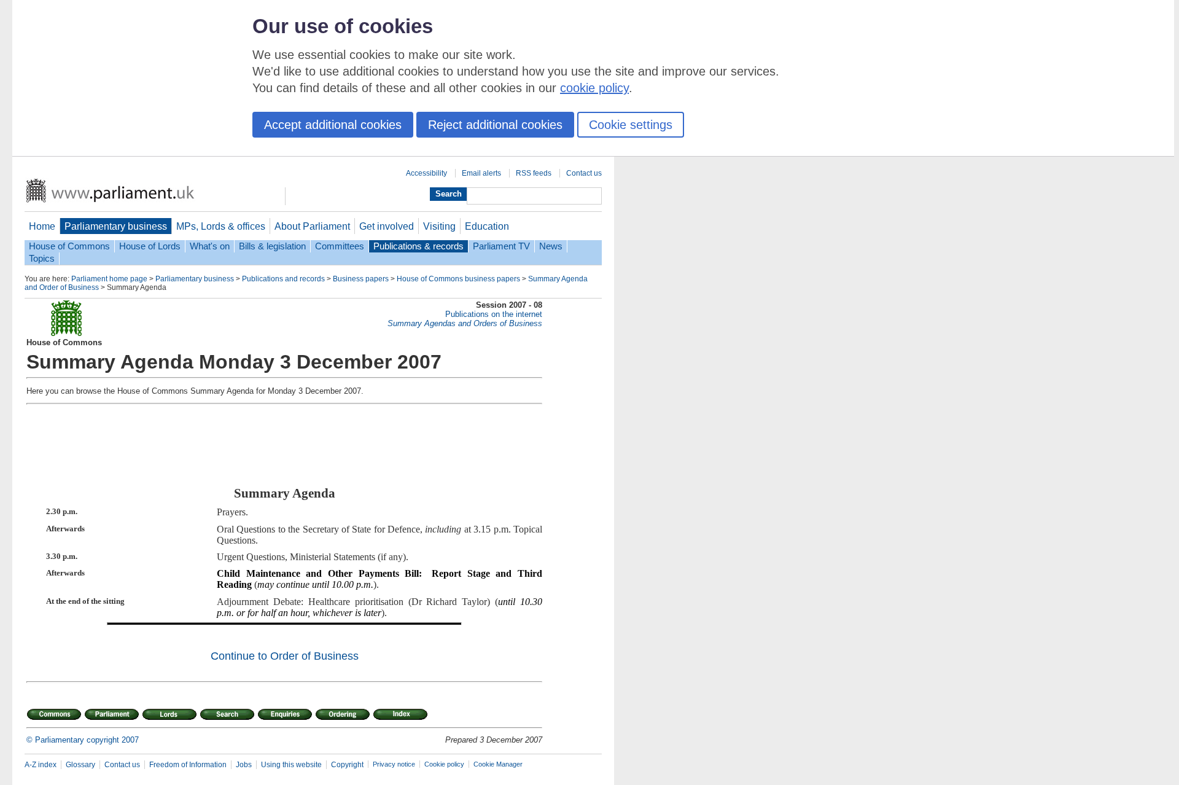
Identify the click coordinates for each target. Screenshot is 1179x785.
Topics (42, 259)
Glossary (80, 764)
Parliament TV (501, 246)
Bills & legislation (272, 246)
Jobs (244, 764)
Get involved (386, 226)
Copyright (347, 764)
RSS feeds (533, 173)
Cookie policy (444, 764)
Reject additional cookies (495, 124)
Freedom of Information (188, 764)
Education (487, 226)
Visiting (439, 226)
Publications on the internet (493, 314)
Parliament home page (109, 279)
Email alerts (481, 173)
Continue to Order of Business (285, 656)
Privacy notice (394, 764)
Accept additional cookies (333, 124)
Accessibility (426, 173)
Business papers (361, 279)
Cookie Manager (498, 764)
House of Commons (69, 246)
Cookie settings (630, 124)
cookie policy (594, 88)
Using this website (291, 764)
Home (42, 226)
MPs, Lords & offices (220, 226)
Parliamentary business (115, 226)
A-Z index (40, 764)
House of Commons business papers (458, 279)
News (550, 246)
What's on (210, 246)
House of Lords (150, 246)
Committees (339, 246)
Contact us (584, 173)
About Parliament (312, 226)
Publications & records (418, 246)
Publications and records (283, 279)
